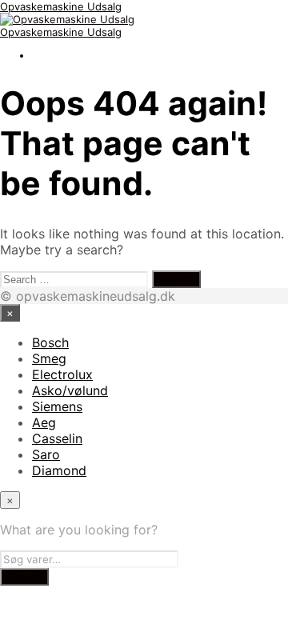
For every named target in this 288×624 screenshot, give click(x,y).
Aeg (44, 422)
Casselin (57, 438)
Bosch (50, 342)
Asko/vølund (70, 390)
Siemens (57, 406)
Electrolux (62, 374)
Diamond (59, 470)
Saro (46, 454)
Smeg (49, 358)
